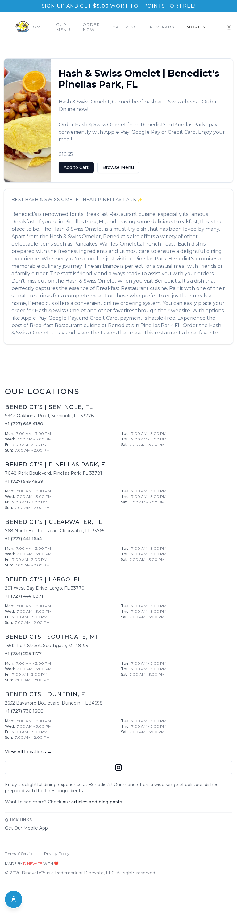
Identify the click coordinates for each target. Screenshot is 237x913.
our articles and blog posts (92, 802)
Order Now (91, 27)
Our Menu (63, 27)
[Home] (22, 27)
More (194, 27)
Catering (125, 27)
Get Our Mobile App (26, 828)
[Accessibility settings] (13, 899)
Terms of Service (19, 853)
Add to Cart (76, 167)
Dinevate (32, 863)
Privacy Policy (56, 853)
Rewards (162, 27)
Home (37, 27)
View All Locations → (28, 752)
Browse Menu (118, 167)
